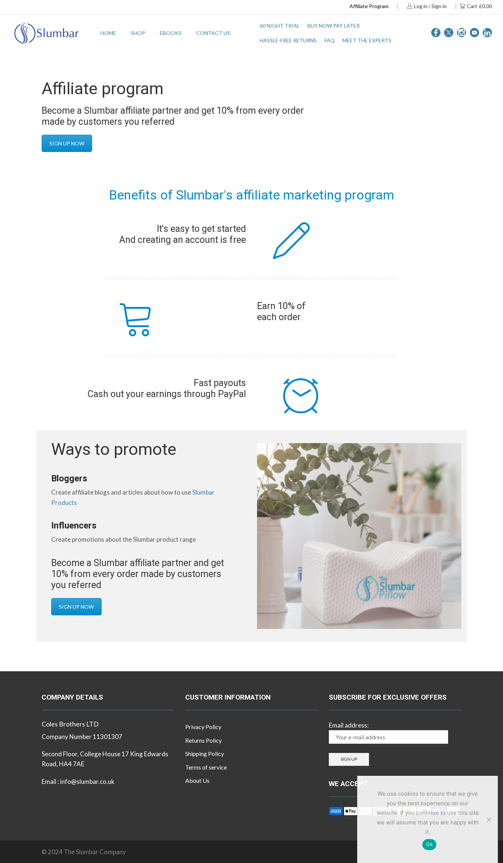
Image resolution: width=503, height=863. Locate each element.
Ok (429, 844)
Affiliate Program (368, 6)
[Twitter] (448, 33)
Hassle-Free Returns (288, 40)
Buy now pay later (333, 25)
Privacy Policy (203, 726)
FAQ (329, 40)
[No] (488, 819)
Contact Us (213, 33)
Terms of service (206, 767)
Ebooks (171, 33)
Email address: (349, 725)
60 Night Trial (280, 25)
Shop (138, 33)
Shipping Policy (204, 753)
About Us (197, 780)
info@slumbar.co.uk (87, 781)
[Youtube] (474, 33)
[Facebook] (435, 33)
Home (108, 33)
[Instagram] (461, 33)
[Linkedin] (487, 33)
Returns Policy (203, 740)
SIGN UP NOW (66, 143)
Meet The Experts (366, 40)
